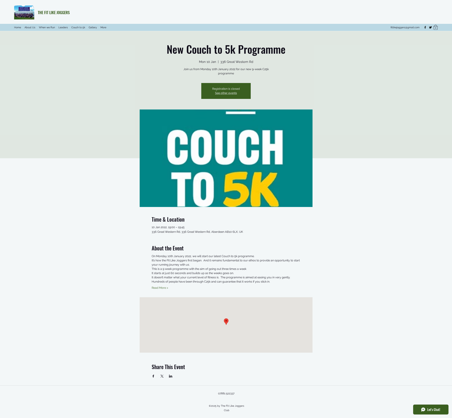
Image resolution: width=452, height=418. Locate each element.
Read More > (160, 287)
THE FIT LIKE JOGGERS (54, 12)
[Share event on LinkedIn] (170, 376)
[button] (435, 27)
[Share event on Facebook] (153, 376)
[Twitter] (430, 27)
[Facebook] (425, 27)
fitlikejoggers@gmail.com (405, 27)
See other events (226, 93)
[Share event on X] (162, 376)
